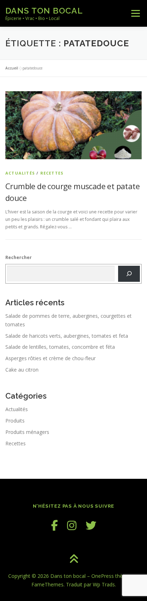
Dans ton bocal (44, 10)
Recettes (52, 173)
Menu (135, 13)
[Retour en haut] (73, 559)
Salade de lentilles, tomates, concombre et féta (60, 346)
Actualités (20, 173)
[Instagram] (71, 525)
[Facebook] (54, 525)
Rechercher (18, 257)
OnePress (102, 575)
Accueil (11, 68)
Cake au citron (22, 369)
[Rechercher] (129, 273)
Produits (15, 420)
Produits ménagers (27, 432)
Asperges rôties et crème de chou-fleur (50, 358)
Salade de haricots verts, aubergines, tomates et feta (66, 335)
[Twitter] (91, 525)
